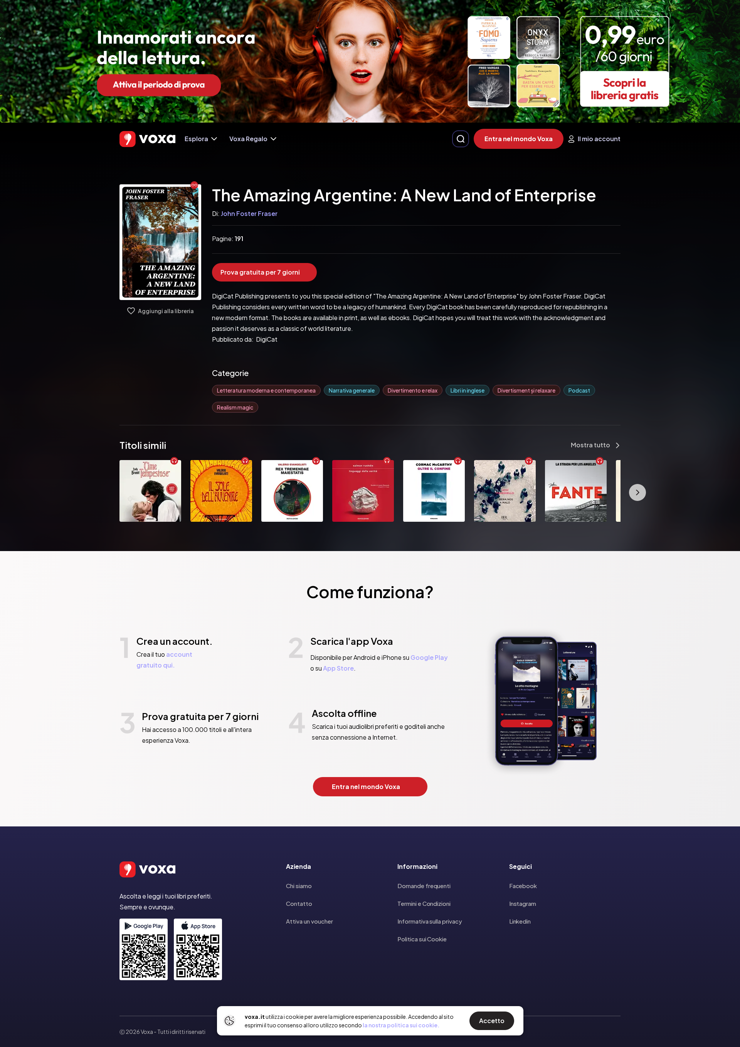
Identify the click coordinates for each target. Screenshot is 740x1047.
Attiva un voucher (309, 921)
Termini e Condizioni (424, 903)
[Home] (147, 139)
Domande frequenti (424, 885)
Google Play (429, 657)
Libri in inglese (467, 390)
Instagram (522, 903)
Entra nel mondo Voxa (518, 139)
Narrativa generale (352, 390)
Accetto (492, 1021)
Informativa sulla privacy (429, 921)
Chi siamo (299, 885)
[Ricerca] (460, 138)
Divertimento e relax (412, 390)
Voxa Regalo (248, 139)
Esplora (196, 139)
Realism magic (235, 407)
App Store (338, 668)
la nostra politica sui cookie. (401, 1025)
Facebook (523, 885)
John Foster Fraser (249, 213)
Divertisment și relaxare (526, 390)
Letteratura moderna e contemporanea (266, 390)
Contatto (299, 903)
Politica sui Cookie (422, 938)
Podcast (579, 390)
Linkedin (520, 921)
